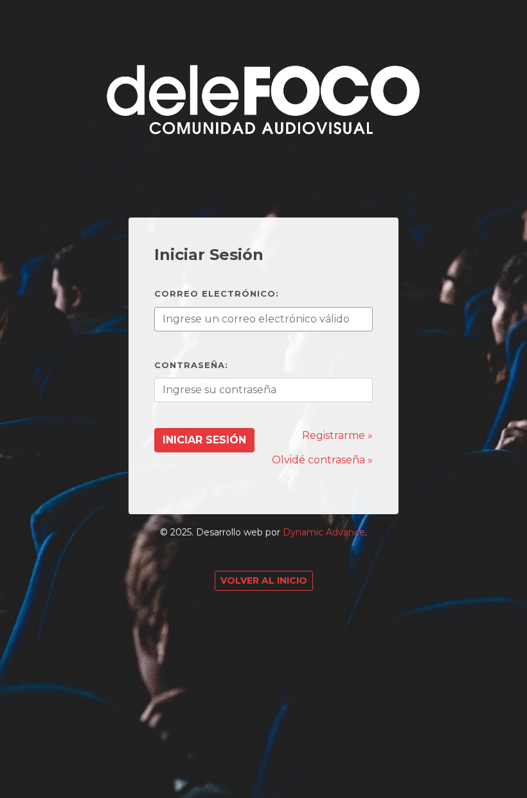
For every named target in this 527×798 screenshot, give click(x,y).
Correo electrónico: (216, 293)
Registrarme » (337, 435)
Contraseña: (191, 365)
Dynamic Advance (324, 532)
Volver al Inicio (263, 580)
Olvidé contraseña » (322, 460)
